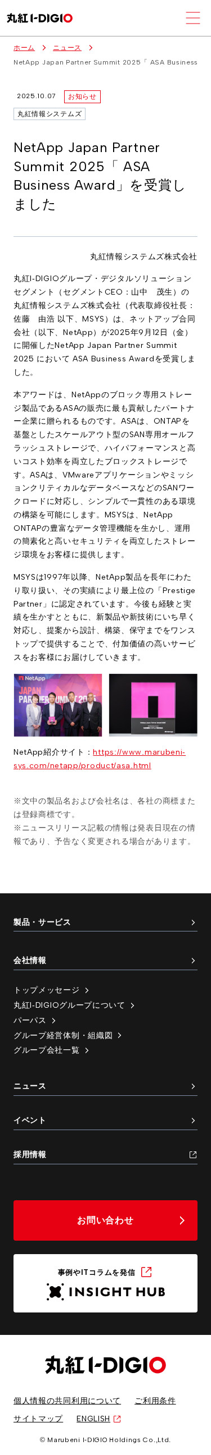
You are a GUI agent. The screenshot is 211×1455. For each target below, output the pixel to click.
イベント (30, 1120)
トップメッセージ (47, 989)
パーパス (30, 1020)
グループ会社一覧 (47, 1049)
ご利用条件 (155, 1400)
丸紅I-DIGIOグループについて (69, 1004)
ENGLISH (93, 1418)
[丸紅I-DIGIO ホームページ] (40, 18)
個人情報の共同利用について (67, 1400)
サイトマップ (38, 1418)
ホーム (24, 48)
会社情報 (30, 960)
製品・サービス (42, 921)
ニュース (67, 48)
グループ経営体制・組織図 (63, 1035)
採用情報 (30, 1154)
